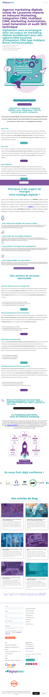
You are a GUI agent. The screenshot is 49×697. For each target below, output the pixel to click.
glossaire (6, 594)
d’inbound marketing (12, 425)
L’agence (6, 649)
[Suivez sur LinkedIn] (26, 664)
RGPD (6, 655)
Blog (6, 642)
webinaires (11, 594)
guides (45, 593)
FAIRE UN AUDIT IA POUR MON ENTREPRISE (24, 408)
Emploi (6, 658)
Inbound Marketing (30, 610)
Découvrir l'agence (24, 182)
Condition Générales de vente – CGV (13, 651)
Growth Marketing (23, 175)
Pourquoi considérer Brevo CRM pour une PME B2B (36, 549)
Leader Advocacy (29, 624)
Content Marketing (30, 613)
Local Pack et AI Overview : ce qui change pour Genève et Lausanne (36, 579)
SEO (36, 594)
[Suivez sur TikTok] (36, 664)
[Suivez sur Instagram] (34, 664)
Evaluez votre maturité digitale (24, 104)
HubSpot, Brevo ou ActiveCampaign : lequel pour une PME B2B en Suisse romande (36, 520)
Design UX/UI (28, 619)
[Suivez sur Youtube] (29, 664)
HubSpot (31, 206)
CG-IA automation (9, 653)
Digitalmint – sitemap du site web (12, 647)
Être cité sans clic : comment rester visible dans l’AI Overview (11, 578)
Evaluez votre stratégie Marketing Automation (23, 268)
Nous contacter (30, 660)
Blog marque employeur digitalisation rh (13, 660)
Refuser (44, 693)
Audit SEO (28, 621)
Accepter (36, 693)
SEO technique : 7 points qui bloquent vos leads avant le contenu (12, 549)
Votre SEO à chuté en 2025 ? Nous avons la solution (24, 100)
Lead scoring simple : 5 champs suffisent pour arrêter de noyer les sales (11, 520)
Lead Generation (23, 594)
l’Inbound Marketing (41, 594)
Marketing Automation (30, 594)
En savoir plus (24, 143)
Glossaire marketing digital (10, 644)
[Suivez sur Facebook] (31, 664)
